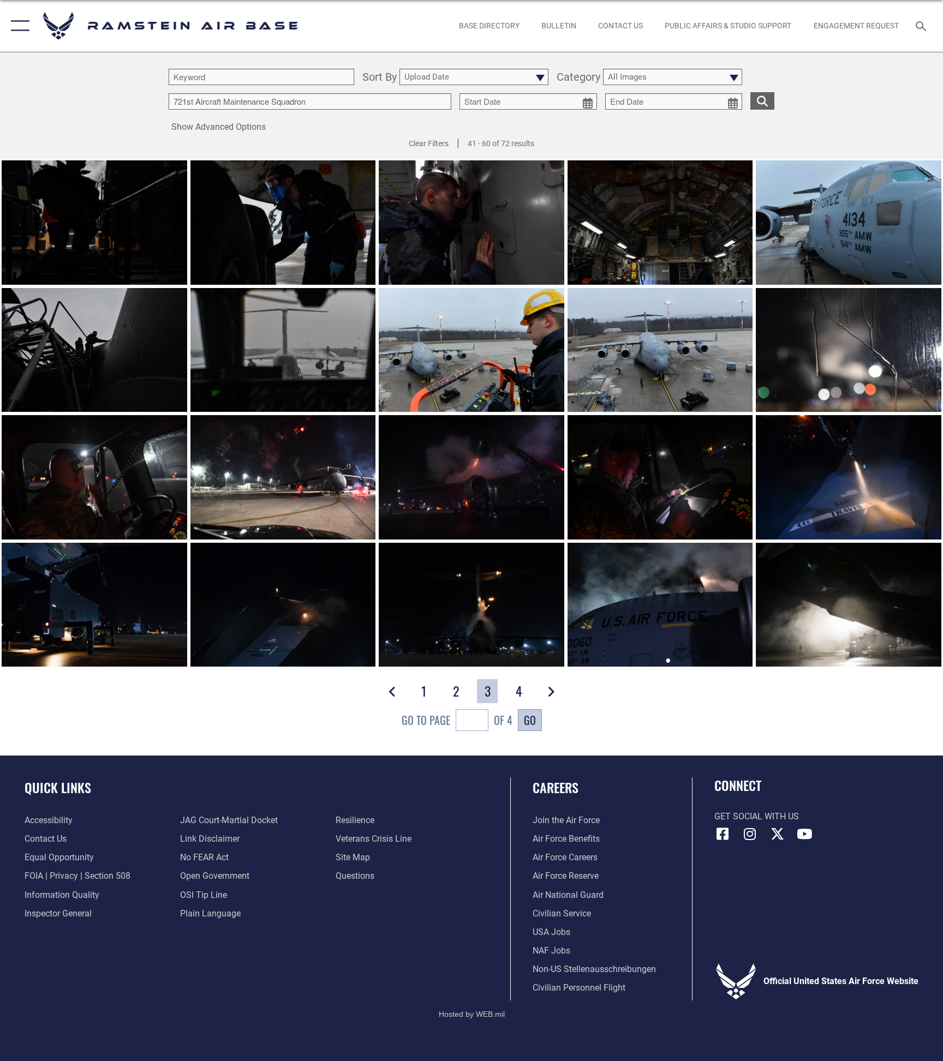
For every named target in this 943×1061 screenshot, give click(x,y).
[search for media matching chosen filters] (762, 101)
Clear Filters (429, 143)
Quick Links (58, 787)
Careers (555, 787)
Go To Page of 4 (457, 720)
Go (530, 720)
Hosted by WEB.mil (472, 1014)
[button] (17, 26)
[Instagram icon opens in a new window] (750, 834)
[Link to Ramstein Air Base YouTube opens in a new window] (804, 834)
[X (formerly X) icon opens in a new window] (777, 834)
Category (578, 77)
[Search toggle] (922, 25)
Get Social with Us (756, 816)
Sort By (379, 77)
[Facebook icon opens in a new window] (722, 834)
